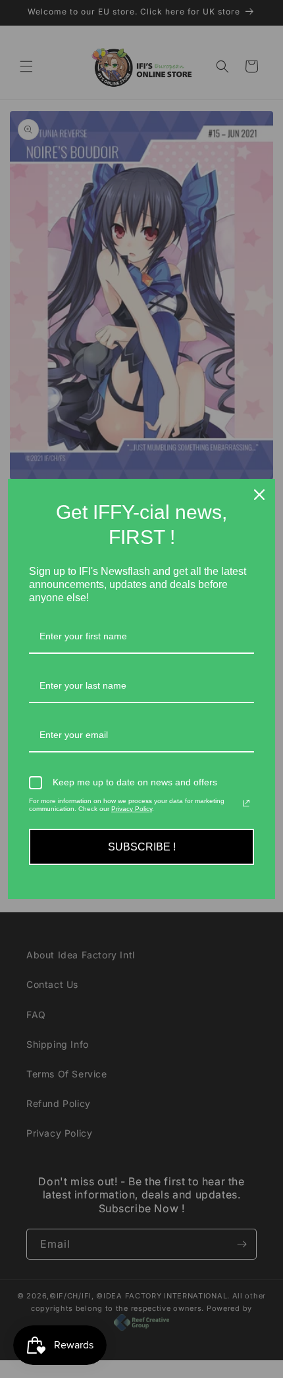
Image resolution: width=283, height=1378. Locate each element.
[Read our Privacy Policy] (246, 803)
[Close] (259, 494)
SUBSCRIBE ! (142, 846)
